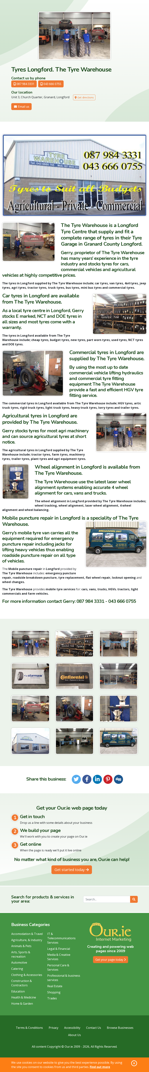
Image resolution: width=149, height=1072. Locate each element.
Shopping (54, 992)
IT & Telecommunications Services (61, 938)
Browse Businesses (120, 1028)
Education (18, 991)
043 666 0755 (52, 84)
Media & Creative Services (58, 957)
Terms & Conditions (29, 1028)
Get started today (70, 869)
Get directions (85, 97)
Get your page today (109, 960)
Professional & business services (63, 978)
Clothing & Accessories (26, 975)
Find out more (100, 1067)
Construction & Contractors (21, 983)
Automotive (19, 963)
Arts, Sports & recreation (20, 954)
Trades (52, 998)
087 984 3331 (25, 84)
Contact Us (93, 1028)
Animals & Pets (21, 946)
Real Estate (54, 986)
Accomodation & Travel (27, 934)
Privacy (53, 1028)
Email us (23, 107)
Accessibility (72, 1028)
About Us (74, 1035)
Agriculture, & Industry (26, 940)
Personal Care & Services (58, 967)
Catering (17, 969)
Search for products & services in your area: (42, 899)
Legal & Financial (58, 949)
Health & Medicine (23, 997)
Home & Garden (22, 1004)
